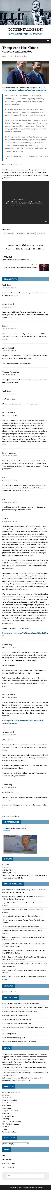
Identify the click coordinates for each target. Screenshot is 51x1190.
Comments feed (8, 1163)
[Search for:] (25, 1176)
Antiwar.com (7, 1097)
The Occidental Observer (12, 1121)
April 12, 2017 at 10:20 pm (9, 416)
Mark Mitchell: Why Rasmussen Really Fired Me (20, 1003)
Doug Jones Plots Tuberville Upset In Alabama (19, 1041)
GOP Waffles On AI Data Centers (15, 1015)
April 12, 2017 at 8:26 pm (9, 375)
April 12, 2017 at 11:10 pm (9, 521)
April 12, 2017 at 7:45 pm (9, 307)
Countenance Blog (9, 1100)
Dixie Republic (7, 1103)
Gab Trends (6, 1105)
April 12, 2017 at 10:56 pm (9, 480)
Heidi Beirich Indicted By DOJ (13, 1037)
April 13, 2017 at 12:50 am (9, 735)
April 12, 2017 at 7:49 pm (9, 351)
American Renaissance (11, 1092)
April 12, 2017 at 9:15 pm (9, 394)
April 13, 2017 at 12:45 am (9, 697)
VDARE (5, 1129)
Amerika (5, 1095)
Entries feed (7, 1159)
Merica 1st (6, 1113)
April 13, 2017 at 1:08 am (9, 787)
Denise (5, 326)
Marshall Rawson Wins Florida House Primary (19, 1011)
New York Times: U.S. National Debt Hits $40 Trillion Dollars (24, 958)
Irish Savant (7, 1108)
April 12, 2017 (8, 56)
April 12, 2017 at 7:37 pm (9, 288)
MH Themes (39, 1187)
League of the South (10, 1110)
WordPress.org (8, 1167)
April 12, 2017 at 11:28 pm (9, 648)
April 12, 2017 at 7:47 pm (9, 329)
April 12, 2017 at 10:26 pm (9, 456)
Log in (4, 1155)
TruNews (5, 1126)
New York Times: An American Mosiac (16, 1019)
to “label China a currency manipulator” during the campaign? (24, 88)
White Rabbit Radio (9, 1132)
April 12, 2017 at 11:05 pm (9, 502)
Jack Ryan (6, 285)
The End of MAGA (34, 916)
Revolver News (8, 1116)
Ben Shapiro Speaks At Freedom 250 (16, 1023)
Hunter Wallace (22, 56)
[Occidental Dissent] (25, 24)
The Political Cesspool (10, 1124)
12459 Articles (37, 245)
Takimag (5, 1118)
